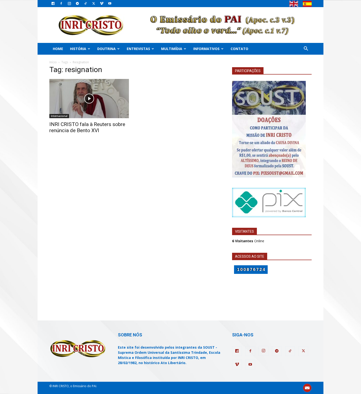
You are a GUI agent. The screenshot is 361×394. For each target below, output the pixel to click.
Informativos (206, 48)
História (78, 48)
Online (248, 241)
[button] (306, 49)
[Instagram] (69, 3)
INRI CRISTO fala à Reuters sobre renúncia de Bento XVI (87, 127)
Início (53, 62)
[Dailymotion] (53, 3)
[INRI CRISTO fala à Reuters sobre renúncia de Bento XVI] (89, 98)
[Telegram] (77, 3)
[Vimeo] (101, 3)
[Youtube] (109, 3)
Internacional (59, 116)
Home (58, 48)
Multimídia (171, 48)
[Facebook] (61, 3)
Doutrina (106, 48)
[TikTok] (85, 3)
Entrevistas (138, 48)
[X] (93, 3)
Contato (239, 48)
